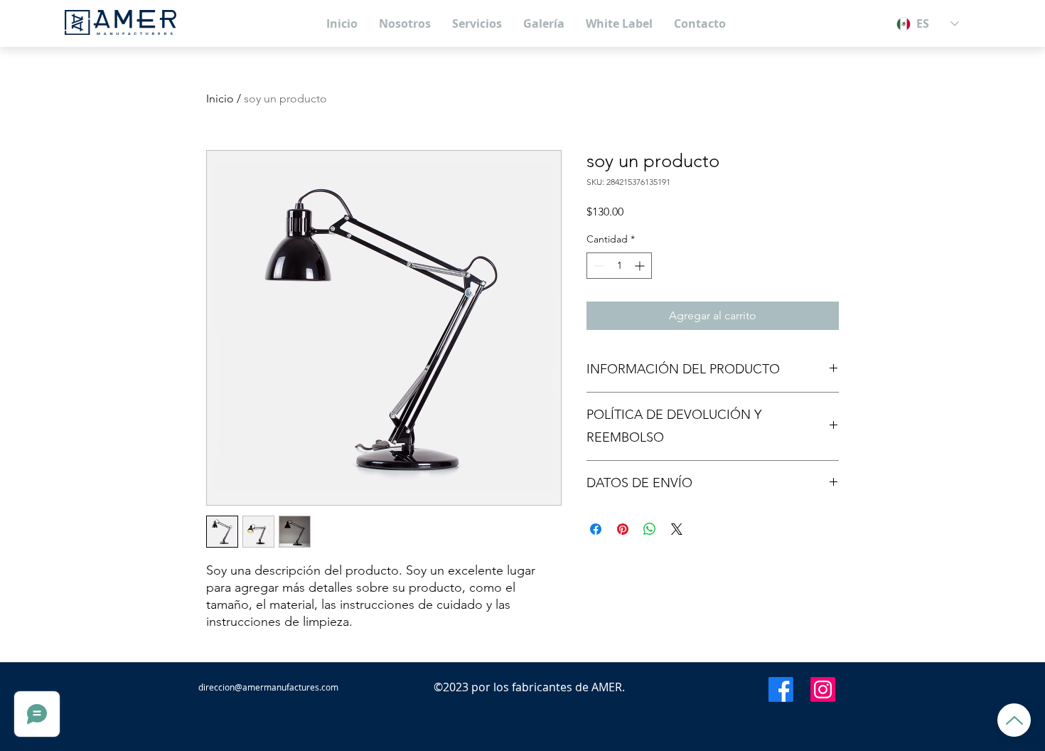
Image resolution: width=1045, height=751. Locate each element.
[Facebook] (780, 689)
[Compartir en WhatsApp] (649, 529)
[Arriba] (1014, 720)
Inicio (220, 98)
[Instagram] (822, 689)
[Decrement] (597, 265)
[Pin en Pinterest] (622, 529)
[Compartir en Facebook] (595, 529)
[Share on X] (676, 529)
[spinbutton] (619, 265)
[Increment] (641, 265)
